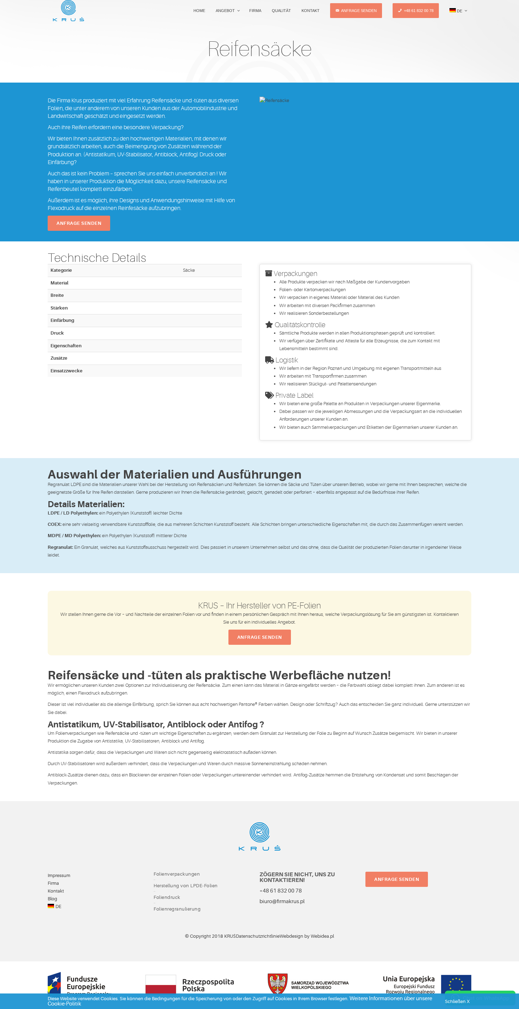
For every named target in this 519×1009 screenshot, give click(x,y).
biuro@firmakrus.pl (282, 902)
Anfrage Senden (78, 223)
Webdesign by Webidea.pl (307, 936)
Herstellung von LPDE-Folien (186, 885)
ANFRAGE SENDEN (396, 879)
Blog (52, 898)
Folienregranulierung (177, 909)
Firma (53, 883)
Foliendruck (167, 897)
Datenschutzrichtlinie (258, 936)
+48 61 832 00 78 (281, 891)
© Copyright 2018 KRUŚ (210, 936)
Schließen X (457, 1001)
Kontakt (56, 891)
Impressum (59, 875)
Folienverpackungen (177, 874)
